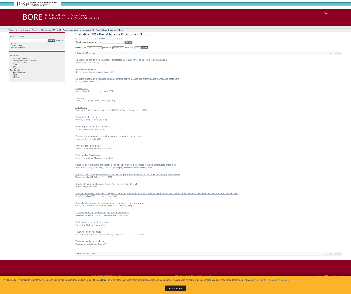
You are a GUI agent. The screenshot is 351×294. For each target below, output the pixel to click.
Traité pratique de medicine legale (91, 222)
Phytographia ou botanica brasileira (92, 127)
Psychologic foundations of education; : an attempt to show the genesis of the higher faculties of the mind (125, 165)
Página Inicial (14, 30)
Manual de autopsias (85, 69)
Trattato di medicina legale (88, 232)
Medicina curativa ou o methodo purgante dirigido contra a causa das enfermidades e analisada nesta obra (127, 79)
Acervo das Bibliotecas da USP (43, 30)
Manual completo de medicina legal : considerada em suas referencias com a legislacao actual (121, 60)
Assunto (16, 68)
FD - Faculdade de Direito (69, 30)
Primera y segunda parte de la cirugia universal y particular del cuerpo (109, 136)
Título (15, 66)
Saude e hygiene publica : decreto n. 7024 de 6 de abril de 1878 (106, 184)
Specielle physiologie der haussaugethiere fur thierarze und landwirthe (109, 203)
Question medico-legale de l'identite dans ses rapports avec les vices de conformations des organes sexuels (127, 174)
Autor (15, 64)
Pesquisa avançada (17, 48)
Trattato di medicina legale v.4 (89, 241)
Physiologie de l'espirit (86, 117)
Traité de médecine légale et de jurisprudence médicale (102, 212)
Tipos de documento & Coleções (25, 60)
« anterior (328, 53)
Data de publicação (20, 62)
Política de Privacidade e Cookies (272, 280)
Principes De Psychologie (88, 146)
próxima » (337, 53)
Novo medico (81, 88)
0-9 (76, 39)
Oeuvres (79, 98)
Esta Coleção (18, 45)
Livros (25, 30)
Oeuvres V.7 (81, 107)
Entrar (326, 13)
